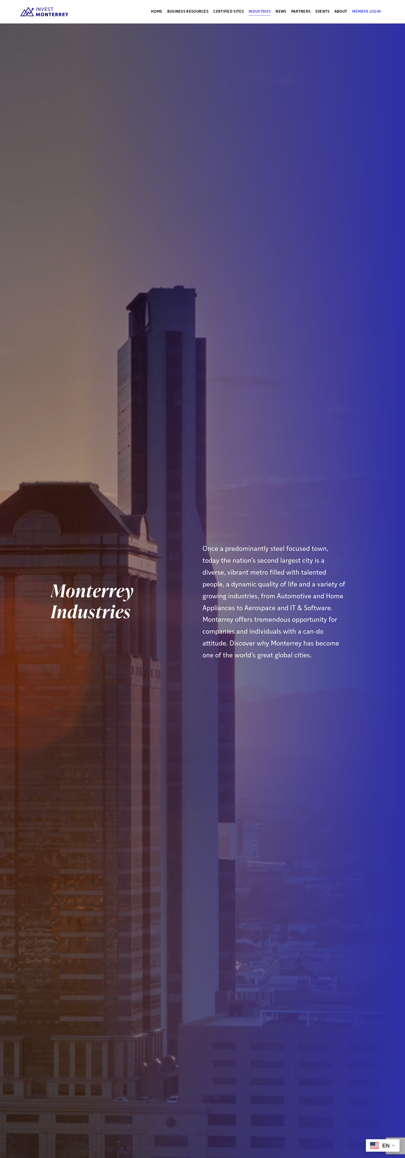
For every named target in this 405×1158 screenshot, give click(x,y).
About (340, 12)
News (281, 12)
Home (156, 12)
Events (322, 12)
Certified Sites (228, 12)
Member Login (366, 12)
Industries (260, 12)
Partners (300, 12)
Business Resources (188, 12)
